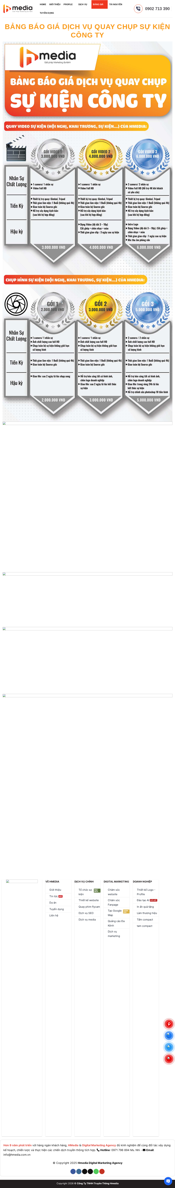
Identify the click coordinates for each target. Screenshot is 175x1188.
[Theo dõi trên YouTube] (102, 1171)
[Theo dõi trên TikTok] (84, 1171)
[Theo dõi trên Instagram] (79, 1171)
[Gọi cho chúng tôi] (96, 1171)
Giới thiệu (54, 4)
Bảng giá (98, 4)
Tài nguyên (115, 4)
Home (43, 4)
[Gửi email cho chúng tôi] (90, 1171)
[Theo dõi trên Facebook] (73, 1171)
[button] (58, 13)
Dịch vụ (82, 4)
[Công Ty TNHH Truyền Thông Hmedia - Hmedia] (18, 9)
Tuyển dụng (47, 13)
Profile (68, 4)
